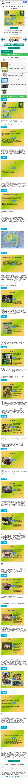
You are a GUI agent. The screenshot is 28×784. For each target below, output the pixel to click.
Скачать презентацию (7, 51)
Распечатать (14, 28)
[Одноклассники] (11, 40)
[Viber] (17, 40)
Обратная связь (18, 776)
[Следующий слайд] (25, 18)
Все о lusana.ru (9, 776)
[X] (15, 40)
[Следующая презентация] (25, 39)
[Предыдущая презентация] (3, 39)
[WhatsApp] (18, 40)
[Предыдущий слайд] (2, 18)
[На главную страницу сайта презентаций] (6, 3)
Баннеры (14, 777)
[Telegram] (13, 40)
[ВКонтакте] (9, 40)
